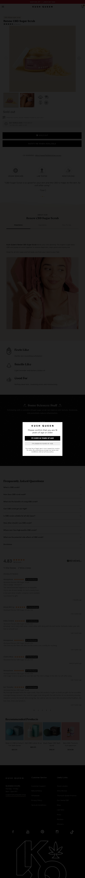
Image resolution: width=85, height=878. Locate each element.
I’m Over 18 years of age (42, 438)
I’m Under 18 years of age (42, 443)
